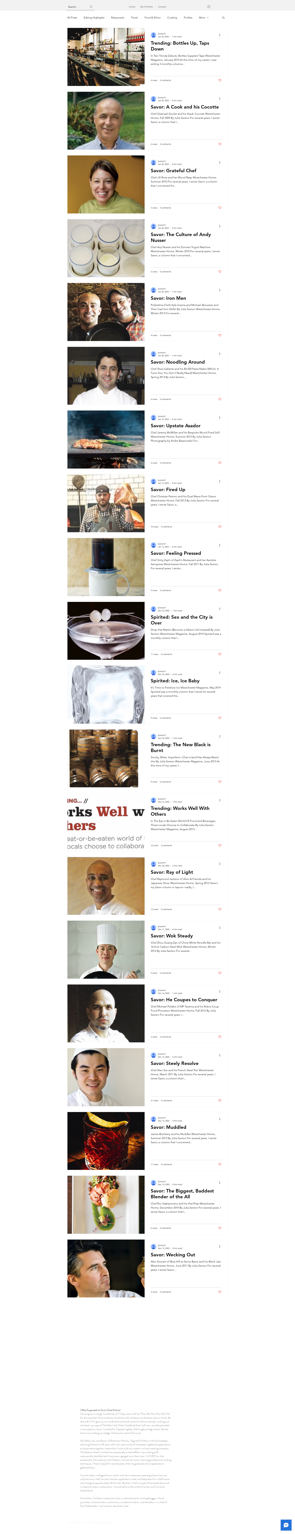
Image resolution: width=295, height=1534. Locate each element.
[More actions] (221, 35)
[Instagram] (209, 7)
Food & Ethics (152, 17)
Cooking (172, 17)
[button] (223, 18)
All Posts (72, 17)
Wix (109, 1522)
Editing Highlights (94, 17)
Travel (134, 17)
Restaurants (117, 17)
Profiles (188, 17)
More (202, 17)
